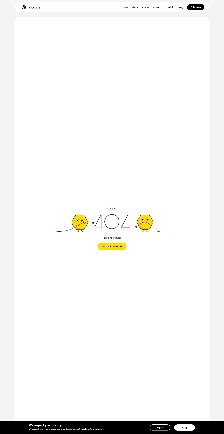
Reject (160, 427)
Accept (184, 427)
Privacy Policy (84, 429)
